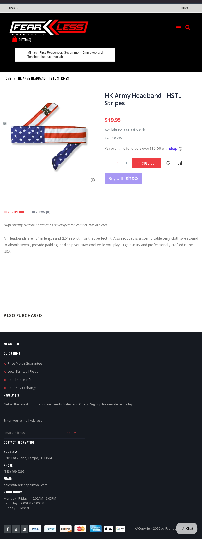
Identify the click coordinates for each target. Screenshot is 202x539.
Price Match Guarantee (25, 363)
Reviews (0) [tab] (41, 211)
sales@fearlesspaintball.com (25, 485)
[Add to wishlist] (168, 163)
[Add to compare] (180, 163)
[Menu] (178, 27)
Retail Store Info (20, 379)
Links (184, 8)
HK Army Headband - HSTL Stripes (143, 99)
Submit (73, 433)
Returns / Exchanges (23, 387)
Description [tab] (14, 211)
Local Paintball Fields (23, 371)
